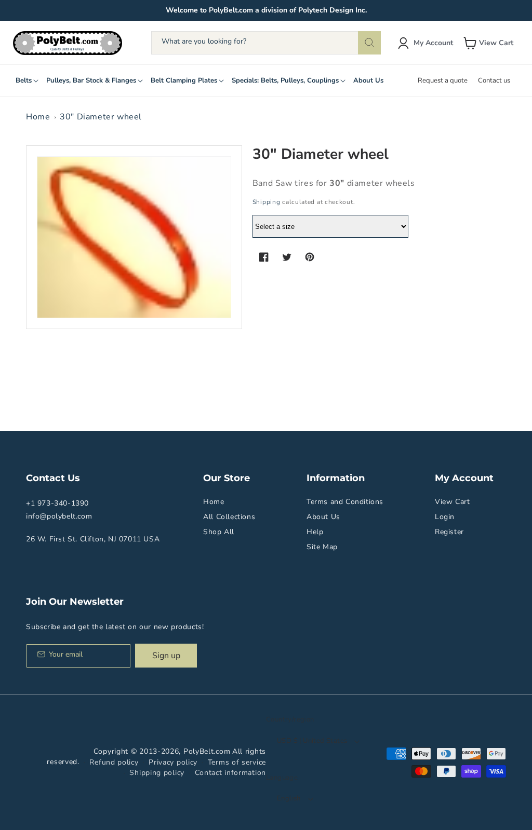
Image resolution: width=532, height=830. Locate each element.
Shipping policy (156, 773)
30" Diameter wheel (101, 117)
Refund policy (113, 762)
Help (315, 532)
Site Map (322, 547)
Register (449, 532)
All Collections (229, 517)
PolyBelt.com (206, 751)
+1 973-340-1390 (57, 503)
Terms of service (237, 762)
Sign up (166, 655)
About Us (323, 517)
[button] (489, 43)
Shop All (218, 532)
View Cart (452, 502)
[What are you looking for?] (369, 43)
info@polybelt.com (59, 516)
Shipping (266, 202)
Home (38, 117)
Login (445, 517)
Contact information (230, 773)
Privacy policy (173, 762)
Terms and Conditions (345, 502)
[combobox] (265, 43)
